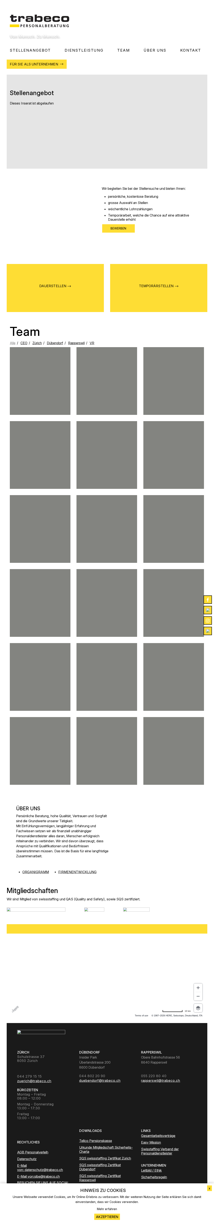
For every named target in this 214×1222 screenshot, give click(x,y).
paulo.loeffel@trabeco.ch (173, 615)
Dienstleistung (84, 50)
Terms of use (141, 1015)
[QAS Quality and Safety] (94, 912)
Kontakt (190, 50)
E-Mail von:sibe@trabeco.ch (38, 1176)
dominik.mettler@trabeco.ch (174, 392)
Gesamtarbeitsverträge (158, 1136)
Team (123, 50)
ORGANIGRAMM (35, 872)
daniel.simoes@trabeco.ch (107, 540)
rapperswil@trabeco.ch (107, 612)
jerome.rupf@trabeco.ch (40, 388)
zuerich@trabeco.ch (173, 464)
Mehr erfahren (107, 1209)
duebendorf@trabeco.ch (174, 540)
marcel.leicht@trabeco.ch (106, 464)
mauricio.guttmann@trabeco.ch (40, 689)
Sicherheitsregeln (154, 1177)
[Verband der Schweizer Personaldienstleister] (36, 912)
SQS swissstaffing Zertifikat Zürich (105, 1158)
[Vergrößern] (198, 988)
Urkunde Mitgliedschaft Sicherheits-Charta (106, 1149)
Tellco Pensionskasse (95, 1141)
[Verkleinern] (198, 996)
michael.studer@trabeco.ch (106, 393)
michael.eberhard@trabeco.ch (40, 612)
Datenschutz (27, 1159)
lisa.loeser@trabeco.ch (40, 466)
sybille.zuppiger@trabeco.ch (107, 689)
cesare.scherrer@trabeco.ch (174, 684)
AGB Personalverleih (32, 1152)
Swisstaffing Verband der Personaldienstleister (160, 1151)
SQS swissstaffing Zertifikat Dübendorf (100, 1167)
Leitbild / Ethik (151, 1170)
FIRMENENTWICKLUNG (77, 872)
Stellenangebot (30, 50)
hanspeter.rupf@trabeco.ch (40, 758)
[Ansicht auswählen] (198, 1008)
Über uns (155, 50)
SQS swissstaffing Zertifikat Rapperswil (100, 1178)
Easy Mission (151, 1142)
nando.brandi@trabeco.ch (40, 541)
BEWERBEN (118, 228)
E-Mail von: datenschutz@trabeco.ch (40, 1167)
